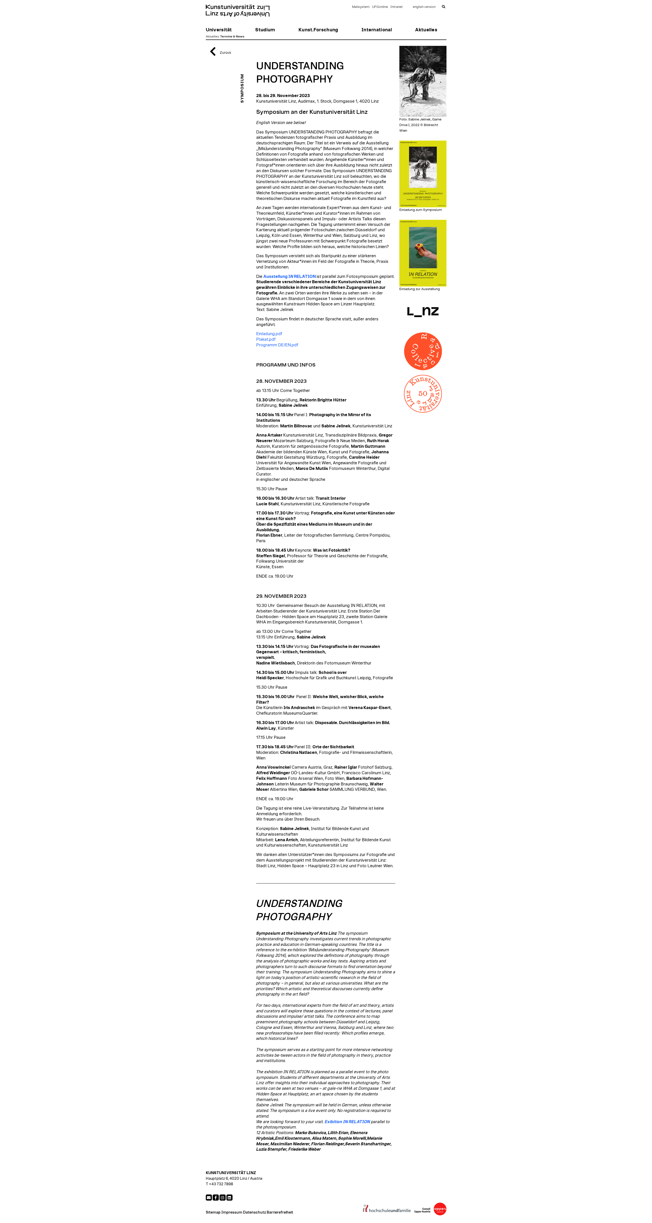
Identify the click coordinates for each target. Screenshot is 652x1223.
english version (424, 7)
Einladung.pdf (269, 334)
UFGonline (380, 7)
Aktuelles (212, 36)
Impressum (231, 1212)
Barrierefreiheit (280, 1212)
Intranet (396, 7)
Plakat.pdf (266, 339)
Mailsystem (361, 7)
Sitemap (213, 1212)
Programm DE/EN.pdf (277, 345)
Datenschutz (254, 1212)
